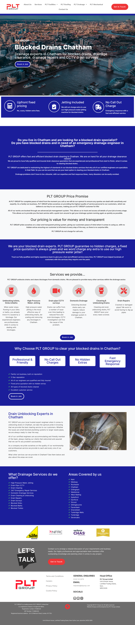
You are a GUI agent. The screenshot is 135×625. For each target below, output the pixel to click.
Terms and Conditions (54, 576)
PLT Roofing (66, 4)
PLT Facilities (50, 4)
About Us (27, 4)
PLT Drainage (79, 4)
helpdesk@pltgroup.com (81, 585)
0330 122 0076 (78, 579)
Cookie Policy (51, 591)
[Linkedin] (74, 598)
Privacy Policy (51, 586)
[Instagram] (81, 598)
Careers (49, 581)
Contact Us (63, 9)
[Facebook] (78, 598)
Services (38, 4)
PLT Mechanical (96, 4)
